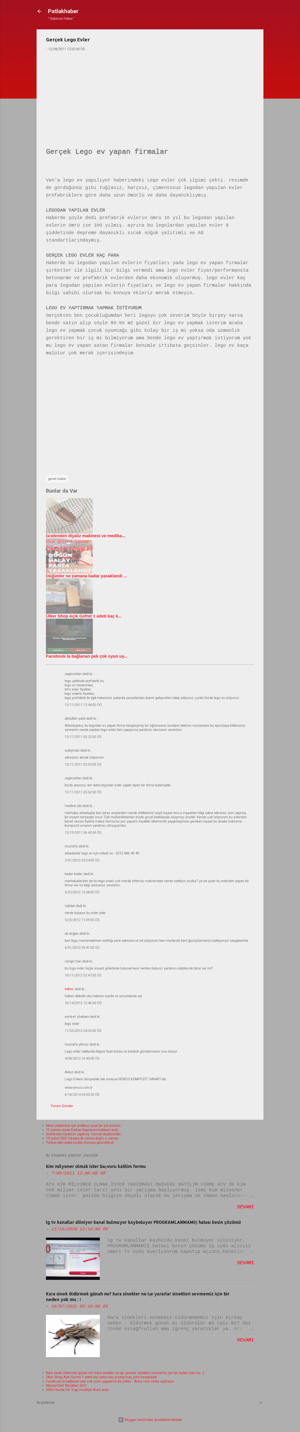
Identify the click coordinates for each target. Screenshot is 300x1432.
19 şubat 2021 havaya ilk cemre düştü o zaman (82, 1138)
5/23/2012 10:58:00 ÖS (82, 892)
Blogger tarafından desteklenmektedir (153, 1420)
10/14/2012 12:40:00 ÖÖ (83, 1003)
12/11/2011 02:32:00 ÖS (83, 737)
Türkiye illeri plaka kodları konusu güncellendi (80, 1142)
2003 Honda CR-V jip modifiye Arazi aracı (77, 1390)
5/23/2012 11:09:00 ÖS (82, 920)
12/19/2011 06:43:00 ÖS (83, 832)
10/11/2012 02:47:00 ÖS (83, 975)
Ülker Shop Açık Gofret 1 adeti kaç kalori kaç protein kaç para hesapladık (101, 1377)
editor (69, 989)
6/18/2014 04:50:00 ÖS (82, 1094)
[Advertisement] (150, 92)
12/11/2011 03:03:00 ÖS (83, 764)
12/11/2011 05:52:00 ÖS (83, 792)
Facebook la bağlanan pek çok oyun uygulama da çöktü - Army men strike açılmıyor (110, 1381)
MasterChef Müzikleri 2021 (66, 1385)
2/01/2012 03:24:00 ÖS (82, 860)
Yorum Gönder (62, 1106)
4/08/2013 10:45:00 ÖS (82, 1058)
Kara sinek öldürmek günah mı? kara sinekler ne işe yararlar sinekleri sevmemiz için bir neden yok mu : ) (125, 1373)
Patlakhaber (63, 11)
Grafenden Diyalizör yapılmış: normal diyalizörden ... (85, 1134)
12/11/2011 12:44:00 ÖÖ (83, 705)
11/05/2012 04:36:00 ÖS (83, 1031)
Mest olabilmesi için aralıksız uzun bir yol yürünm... (84, 1125)
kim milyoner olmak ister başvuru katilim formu (96, 1166)
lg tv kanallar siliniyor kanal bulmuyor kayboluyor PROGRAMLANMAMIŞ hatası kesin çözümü (143, 1222)
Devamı (245, 1207)
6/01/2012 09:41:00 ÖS (82, 948)
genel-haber (57, 479)
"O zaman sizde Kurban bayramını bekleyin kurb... (83, 1130)
